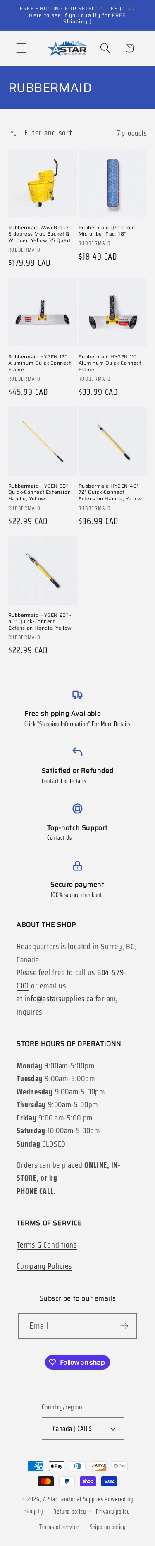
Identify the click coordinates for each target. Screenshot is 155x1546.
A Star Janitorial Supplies (74, 1499)
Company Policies (44, 1266)
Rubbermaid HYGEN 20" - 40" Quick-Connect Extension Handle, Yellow (40, 621)
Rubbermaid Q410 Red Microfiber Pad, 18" (107, 230)
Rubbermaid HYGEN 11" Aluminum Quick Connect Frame (110, 363)
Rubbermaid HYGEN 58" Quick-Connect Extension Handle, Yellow (39, 492)
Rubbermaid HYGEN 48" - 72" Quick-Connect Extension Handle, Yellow (110, 492)
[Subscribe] (124, 1326)
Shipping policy (108, 1527)
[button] (21, 48)
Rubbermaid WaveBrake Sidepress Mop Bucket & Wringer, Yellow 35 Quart (39, 234)
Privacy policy (113, 1511)
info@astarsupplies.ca (59, 998)
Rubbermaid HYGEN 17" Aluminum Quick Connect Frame (39, 363)
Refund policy (69, 1511)
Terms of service (59, 1527)
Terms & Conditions (47, 1244)
